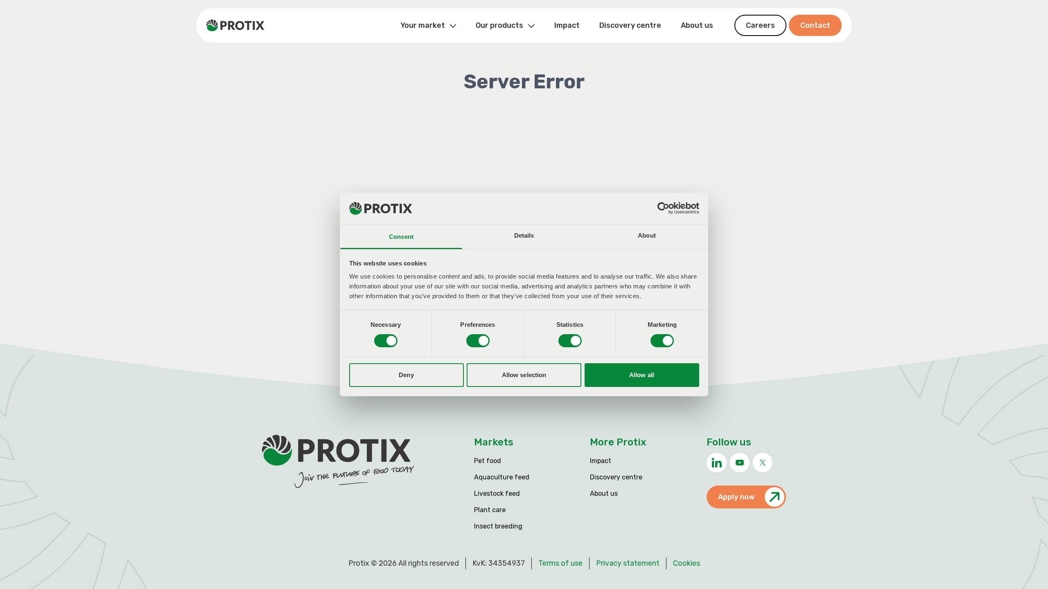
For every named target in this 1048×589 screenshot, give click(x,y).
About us (697, 25)
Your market (423, 25)
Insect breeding (498, 526)
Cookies (686, 563)
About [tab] (647, 235)
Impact (567, 25)
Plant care (490, 510)
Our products (500, 25)
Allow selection (524, 374)
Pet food (487, 461)
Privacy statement (628, 563)
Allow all (641, 374)
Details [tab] (524, 235)
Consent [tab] (401, 236)
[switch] (478, 340)
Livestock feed (497, 493)
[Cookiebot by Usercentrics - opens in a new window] (663, 208)
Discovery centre (630, 25)
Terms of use (560, 563)
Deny (406, 374)
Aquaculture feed (501, 477)
